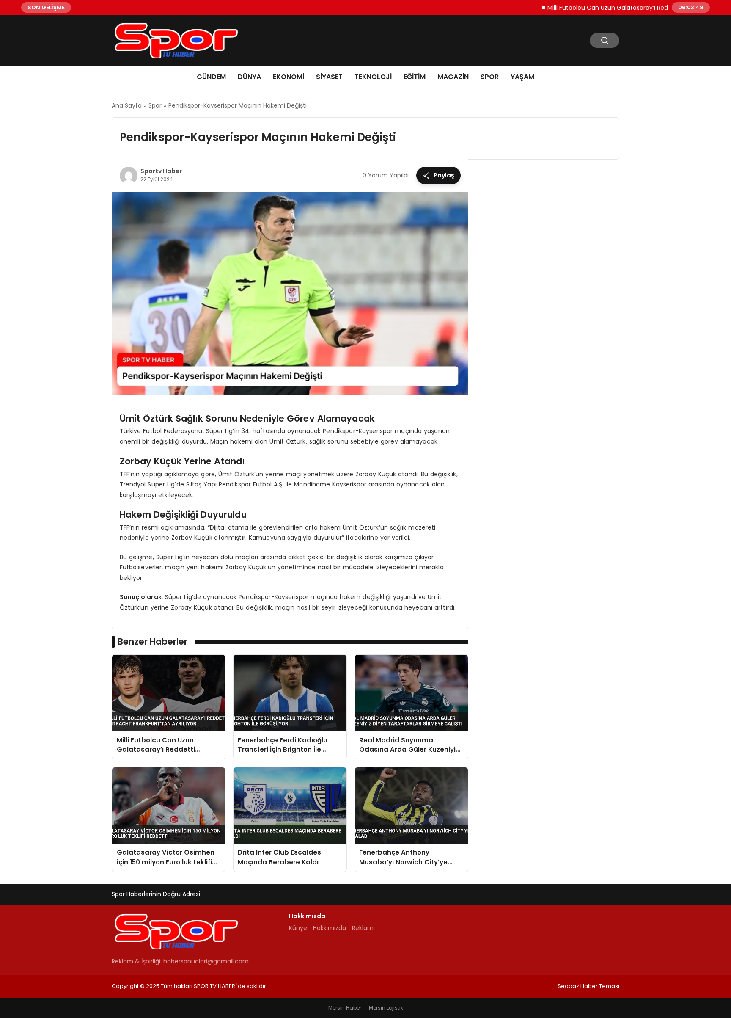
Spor (490, 77)
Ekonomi (288, 77)
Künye (298, 928)
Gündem (211, 77)
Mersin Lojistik (386, 1007)
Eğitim (415, 77)
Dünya (249, 77)
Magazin (453, 77)
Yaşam (522, 77)
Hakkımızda (329, 928)
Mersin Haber (344, 1007)
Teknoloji (373, 77)
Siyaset (329, 77)
